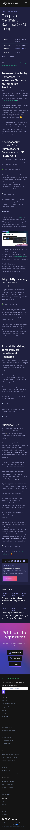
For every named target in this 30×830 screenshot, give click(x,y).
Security (4, 713)
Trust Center (5, 716)
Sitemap (12, 824)
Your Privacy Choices (22, 824)
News (3, 808)
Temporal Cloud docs (8, 761)
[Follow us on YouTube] (3, 819)
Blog (3, 12)
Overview (4, 700)
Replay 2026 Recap (8, 740)
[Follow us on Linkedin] (13, 819)
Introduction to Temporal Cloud (11, 774)
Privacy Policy (5, 822)
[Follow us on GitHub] (9, 819)
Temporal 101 (5, 767)
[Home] (10, 3)
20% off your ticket (10, 100)
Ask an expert (6, 743)
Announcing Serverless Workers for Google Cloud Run (13, 601)
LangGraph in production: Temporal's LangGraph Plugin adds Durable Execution (15, 615)
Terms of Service (24, 822)
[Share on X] (15, 561)
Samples (16, 664)
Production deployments (9, 764)
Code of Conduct (5, 824)
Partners (4, 814)
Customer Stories (7, 727)
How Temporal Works (8, 703)
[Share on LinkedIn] (21, 561)
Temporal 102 (6, 770)
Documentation (16, 652)
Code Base (17, 658)
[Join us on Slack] (16, 819)
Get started (8, 578)
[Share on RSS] (12, 561)
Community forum (7, 787)
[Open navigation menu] (26, 3)
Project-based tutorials (8, 730)
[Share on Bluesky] (18, 561)
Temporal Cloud (6, 707)
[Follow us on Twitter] (6, 819)
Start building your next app (10, 757)
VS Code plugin (18, 217)
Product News (12, 12)
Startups (4, 720)
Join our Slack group (8, 781)
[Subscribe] (3, 692)
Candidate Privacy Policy (14, 822)
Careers (4, 804)
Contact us (5, 811)
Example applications (8, 734)
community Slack (20, 257)
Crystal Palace (6, 794)
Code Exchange (6, 737)
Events (4, 791)
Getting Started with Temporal (10, 754)
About (3, 801)
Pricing (4, 710)
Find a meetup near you (9, 784)
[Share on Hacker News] (24, 561)
